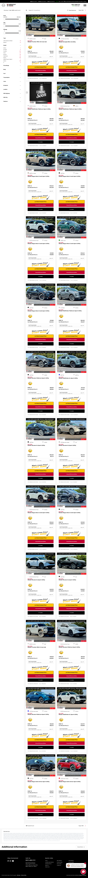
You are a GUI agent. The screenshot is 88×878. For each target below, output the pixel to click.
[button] (54, 25)
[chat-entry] (83, 871)
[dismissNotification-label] (85, 863)
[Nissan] (3, 5)
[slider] (4, 19)
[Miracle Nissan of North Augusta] (11, 5)
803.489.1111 (33, 1)
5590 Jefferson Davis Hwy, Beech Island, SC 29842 (75, 1)
